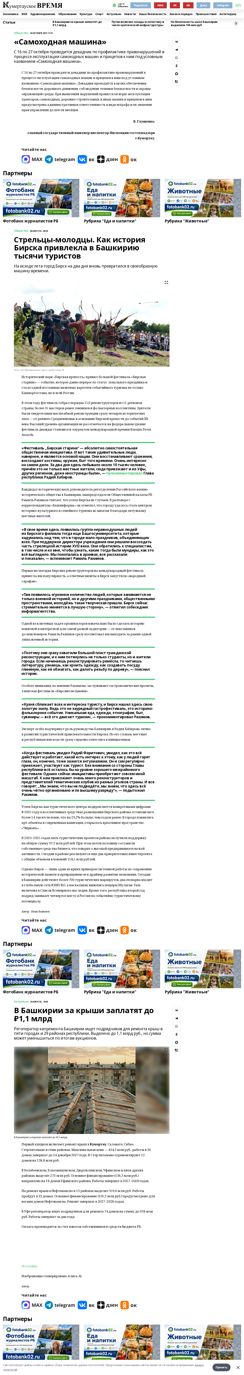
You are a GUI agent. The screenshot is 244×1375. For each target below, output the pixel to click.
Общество (21, 33)
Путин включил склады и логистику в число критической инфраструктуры (138, 23)
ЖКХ (24, 14)
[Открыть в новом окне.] (32, 159)
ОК (188, 5)
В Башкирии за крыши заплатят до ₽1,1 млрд (77, 23)
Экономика (10, 14)
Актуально (114, 14)
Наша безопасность (152, 14)
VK (175, 5)
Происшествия (206, 14)
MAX (160, 5)
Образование (67, 14)
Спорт (99, 14)
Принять (221, 1367)
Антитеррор (227, 14)
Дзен (203, 5)
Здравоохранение (42, 14)
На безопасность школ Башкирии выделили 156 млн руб (194, 23)
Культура (86, 14)
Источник (29, 1266)
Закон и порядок (181, 14)
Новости (130, 14)
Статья (9, 22)
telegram (223, 5)
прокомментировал (124, 473)
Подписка (141, 5)
